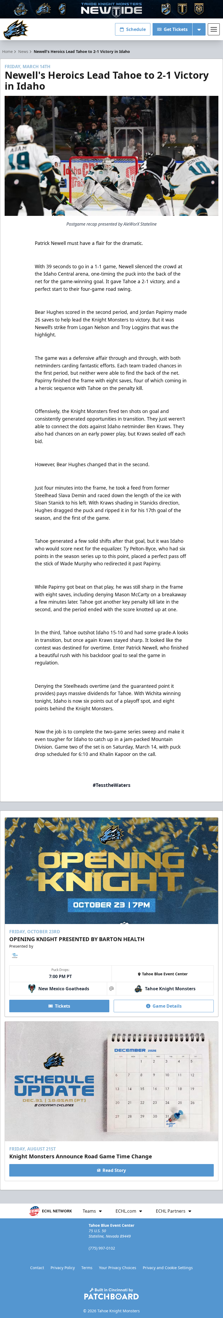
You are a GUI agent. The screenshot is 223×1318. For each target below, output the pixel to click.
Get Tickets (176, 29)
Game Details (167, 1006)
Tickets (62, 1006)
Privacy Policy (63, 1267)
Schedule (136, 29)
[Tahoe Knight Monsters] (16, 29)
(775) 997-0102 (102, 1248)
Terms (86, 1267)
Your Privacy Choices (117, 1267)
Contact (37, 1267)
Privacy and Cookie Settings (168, 1267)
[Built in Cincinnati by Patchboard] (111, 1294)
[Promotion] (111, 9)
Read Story (114, 1170)
